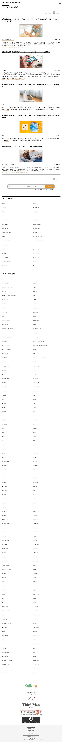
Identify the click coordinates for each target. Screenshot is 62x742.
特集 (33, 265)
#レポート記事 (35, 548)
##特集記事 (4, 507)
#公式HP (3, 473)
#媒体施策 (34, 598)
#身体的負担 (35, 486)
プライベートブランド (37, 220)
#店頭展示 (4, 536)
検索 (49, 186)
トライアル (4, 207)
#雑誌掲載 (34, 668)
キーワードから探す (8, 198)
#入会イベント (35, 523)
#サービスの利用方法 (6, 523)
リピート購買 (35, 211)
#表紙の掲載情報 (36, 627)
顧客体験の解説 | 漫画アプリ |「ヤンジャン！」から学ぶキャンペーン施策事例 (26, 52)
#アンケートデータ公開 (6, 610)
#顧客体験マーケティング (6, 664)
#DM (34, 469)
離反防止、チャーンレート (6, 211)
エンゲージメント (5, 257)
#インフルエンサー (36, 664)
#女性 (5, 47)
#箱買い (3, 415)
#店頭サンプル (35, 648)
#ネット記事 (35, 556)
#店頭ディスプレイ (5, 527)
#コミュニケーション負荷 (6, 623)
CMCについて (31, 728)
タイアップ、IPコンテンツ (37, 236)
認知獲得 (3, 203)
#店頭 (3, 399)
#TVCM (3, 444)
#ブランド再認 (35, 453)
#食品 (3, 639)
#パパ (34, 424)
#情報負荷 (34, 316)
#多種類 (34, 565)
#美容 (34, 639)
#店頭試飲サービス (5, 461)
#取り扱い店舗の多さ (6, 565)
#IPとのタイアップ (36, 320)
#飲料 (34, 411)
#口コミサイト (35, 561)
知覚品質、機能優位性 (37, 224)
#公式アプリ (4, 370)
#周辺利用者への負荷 (36, 378)
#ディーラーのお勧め (36, 473)
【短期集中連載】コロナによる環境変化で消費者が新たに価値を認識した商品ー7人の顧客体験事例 (31, 85)
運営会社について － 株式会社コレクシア (31, 735)
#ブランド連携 (4, 511)
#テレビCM (4, 498)
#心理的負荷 (20, 172)
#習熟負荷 (34, 577)
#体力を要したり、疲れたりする (38, 341)
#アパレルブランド (5, 332)
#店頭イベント (35, 312)
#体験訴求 (4, 403)
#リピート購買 (4, 312)
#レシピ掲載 (35, 461)
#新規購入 (34, 349)
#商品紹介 (34, 494)
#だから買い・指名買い (37, 382)
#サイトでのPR (35, 619)
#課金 (27, 47)
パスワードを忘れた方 (31, 738)
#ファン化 (34, 287)
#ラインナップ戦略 (36, 386)
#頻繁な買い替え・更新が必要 (7, 337)
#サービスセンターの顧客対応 (7, 660)
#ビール (34, 374)
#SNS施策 (4, 361)
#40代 (3, 172)
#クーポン (4, 556)
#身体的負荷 (4, 341)
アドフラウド (4, 265)
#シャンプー (4, 440)
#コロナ (3, 110)
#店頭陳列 (34, 602)
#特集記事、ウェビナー (37, 635)
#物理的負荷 (35, 490)
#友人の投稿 (4, 469)
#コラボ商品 (35, 540)
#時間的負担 (4, 303)
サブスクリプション (5, 215)
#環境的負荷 (35, 536)
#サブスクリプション (6, 299)
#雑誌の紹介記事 (5, 656)
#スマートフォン (10, 172)
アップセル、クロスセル (6, 261)
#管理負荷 (34, 324)
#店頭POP (34, 623)
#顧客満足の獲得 (36, 660)
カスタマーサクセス (36, 249)
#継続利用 (18, 47)
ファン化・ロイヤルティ (37, 257)
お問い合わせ (31, 733)
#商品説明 (4, 668)
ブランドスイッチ (36, 207)
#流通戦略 (4, 395)
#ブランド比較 (4, 602)
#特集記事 (7, 110)
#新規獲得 (4, 411)
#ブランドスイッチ (5, 345)
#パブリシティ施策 (36, 366)
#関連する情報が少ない (6, 320)
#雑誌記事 (34, 511)
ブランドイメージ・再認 (6, 232)
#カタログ (4, 515)
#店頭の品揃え (35, 465)
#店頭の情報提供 (5, 635)
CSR (33, 215)
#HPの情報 (35, 631)
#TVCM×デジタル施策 (37, 328)
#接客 (3, 598)
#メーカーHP (4, 544)
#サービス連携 (35, 606)
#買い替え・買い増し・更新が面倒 (8, 328)
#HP (3, 581)
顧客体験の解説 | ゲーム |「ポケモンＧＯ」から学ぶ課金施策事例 (22, 146)
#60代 (3, 374)
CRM (3, 249)
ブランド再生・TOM (36, 228)
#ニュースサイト (36, 585)
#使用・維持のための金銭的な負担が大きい (40, 345)
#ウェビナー (4, 552)
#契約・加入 (4, 577)
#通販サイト (4, 648)
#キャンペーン (7, 79)
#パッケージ (35, 444)
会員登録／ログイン (31, 736)
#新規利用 (9, 47)
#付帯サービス (35, 552)
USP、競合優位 (5, 224)
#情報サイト (4, 585)
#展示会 (34, 590)
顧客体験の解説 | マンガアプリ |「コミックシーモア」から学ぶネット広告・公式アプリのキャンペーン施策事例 (30, 20)
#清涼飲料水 (35, 428)
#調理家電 (34, 399)
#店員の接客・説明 (5, 652)
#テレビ (3, 407)
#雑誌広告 (34, 478)
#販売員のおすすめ (36, 519)
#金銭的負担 (35, 370)
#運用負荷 (34, 283)
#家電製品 (34, 407)
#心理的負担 (4, 424)
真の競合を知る (35, 261)
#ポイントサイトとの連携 (6, 569)
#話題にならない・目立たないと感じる (39, 357)
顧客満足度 (4, 253)
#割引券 (3, 631)
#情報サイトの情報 (5, 540)
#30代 (3, 47)
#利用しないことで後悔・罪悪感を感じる (9, 295)
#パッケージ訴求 (5, 606)
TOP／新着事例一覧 (31, 727)
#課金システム (4, 594)
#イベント (34, 498)
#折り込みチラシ (5, 519)
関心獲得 (34, 203)
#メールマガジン (36, 610)
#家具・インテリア (5, 324)
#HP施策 (34, 656)
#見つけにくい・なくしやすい (7, 287)
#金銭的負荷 (35, 332)
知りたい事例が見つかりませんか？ (45, 189)
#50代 (34, 403)
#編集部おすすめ (23, 47)
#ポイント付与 (4, 490)
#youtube (34, 432)
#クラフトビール (36, 395)
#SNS (3, 432)
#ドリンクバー (4, 561)
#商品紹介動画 (35, 527)
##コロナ (34, 507)
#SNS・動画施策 (5, 353)
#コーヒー (34, 415)
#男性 (19, 79)
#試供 (34, 652)
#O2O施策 (4, 291)
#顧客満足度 (4, 643)
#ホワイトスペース (5, 378)
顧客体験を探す (31, 730)
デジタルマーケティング (6, 240)
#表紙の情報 (4, 619)
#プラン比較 (35, 573)
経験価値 (3, 236)
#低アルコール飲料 (5, 390)
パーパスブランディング (6, 220)
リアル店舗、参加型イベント (38, 240)
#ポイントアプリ (5, 548)
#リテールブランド (5, 283)
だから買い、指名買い (6, 228)
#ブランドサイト (36, 544)
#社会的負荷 (13, 47)
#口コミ (3, 453)
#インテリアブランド (6, 366)
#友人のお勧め (35, 482)
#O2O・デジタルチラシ (37, 337)
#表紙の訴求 (4, 590)
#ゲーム (5, 172)
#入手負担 (4, 478)
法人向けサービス (31, 731)
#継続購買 (4, 382)
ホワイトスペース (36, 232)
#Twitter (3, 428)
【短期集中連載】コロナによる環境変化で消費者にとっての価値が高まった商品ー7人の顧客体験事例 (31, 116)
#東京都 (34, 361)
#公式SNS (34, 457)
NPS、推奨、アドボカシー (37, 253)
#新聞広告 (4, 494)
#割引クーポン (35, 581)
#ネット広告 (35, 515)
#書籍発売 (4, 573)
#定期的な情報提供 (36, 643)
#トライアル (35, 299)
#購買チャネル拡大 (36, 594)
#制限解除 (34, 569)
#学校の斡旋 (4, 627)
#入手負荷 (12, 79)
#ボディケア (35, 303)
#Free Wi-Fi (4, 486)
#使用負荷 (4, 386)
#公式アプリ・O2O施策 (6, 349)
